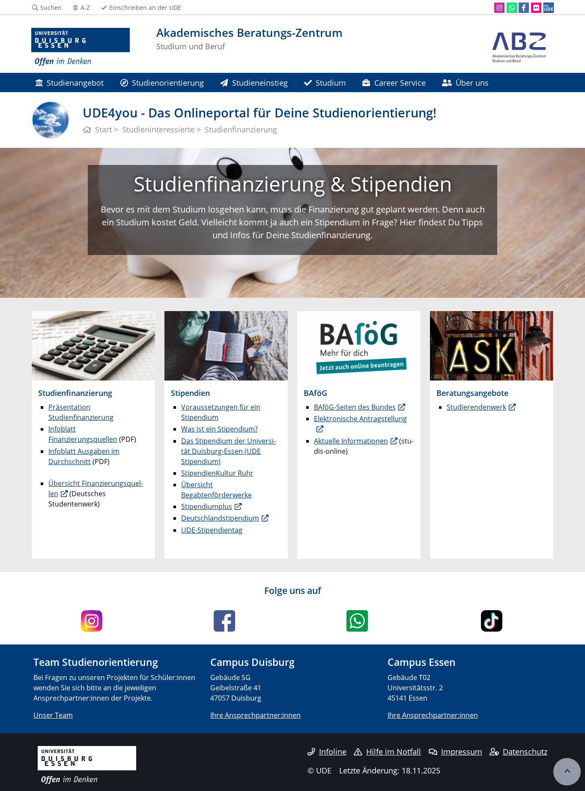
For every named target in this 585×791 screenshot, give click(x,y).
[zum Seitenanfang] (567, 771)
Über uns (472, 82)
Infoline (332, 751)
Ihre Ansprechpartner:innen (255, 715)
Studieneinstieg (260, 82)
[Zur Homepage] (80, 47)
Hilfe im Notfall (393, 751)
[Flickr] (536, 8)
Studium (331, 82)
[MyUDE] (548, 8)
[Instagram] (499, 8)
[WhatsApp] (512, 8)
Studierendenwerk (476, 407)
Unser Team (53, 715)
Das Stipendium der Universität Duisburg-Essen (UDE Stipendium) (228, 451)
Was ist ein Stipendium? (219, 429)
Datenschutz (525, 751)
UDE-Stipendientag (211, 530)
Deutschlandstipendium (220, 518)
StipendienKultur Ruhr (217, 473)
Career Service (400, 82)
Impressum (461, 751)
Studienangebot (75, 82)
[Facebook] (524, 8)
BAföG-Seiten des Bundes (355, 407)
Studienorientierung (168, 82)
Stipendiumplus (206, 506)
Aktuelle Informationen (351, 441)
